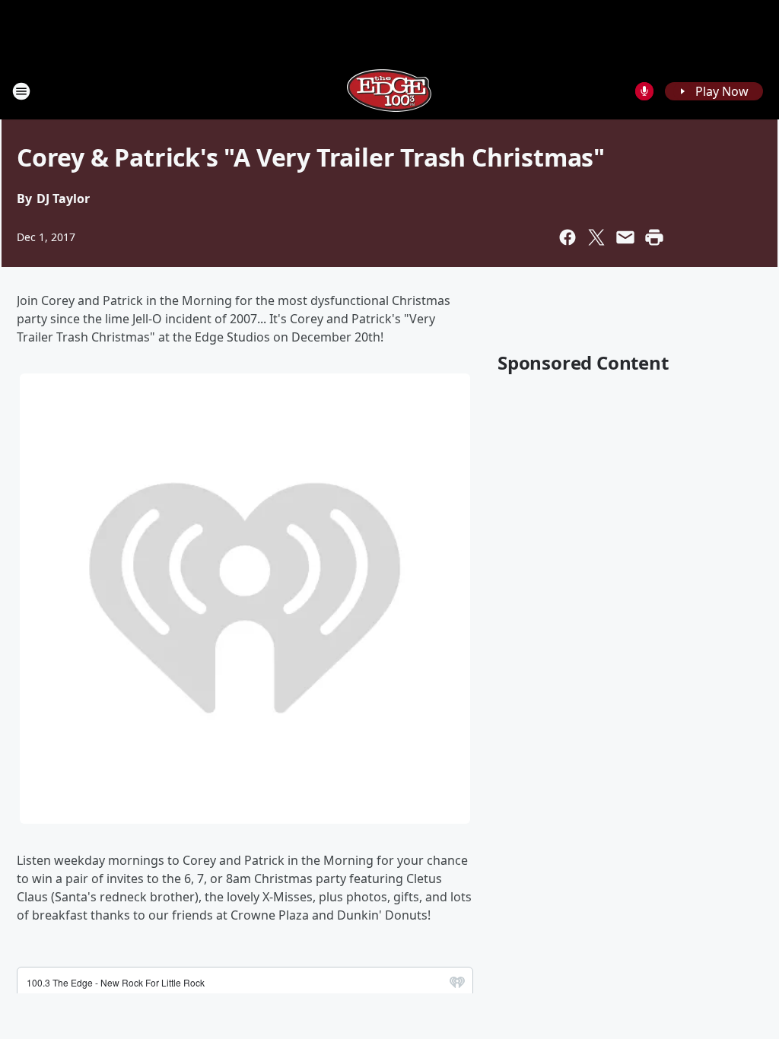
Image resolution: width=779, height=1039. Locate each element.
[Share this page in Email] (625, 237)
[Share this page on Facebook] (567, 237)
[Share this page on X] (596, 237)
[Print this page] (654, 237)
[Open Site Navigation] (21, 91)
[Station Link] (389, 91)
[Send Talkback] (644, 91)
